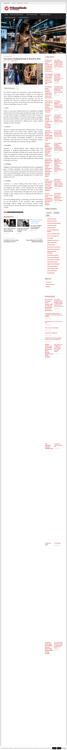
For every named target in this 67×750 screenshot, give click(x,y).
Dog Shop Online (51, 227)
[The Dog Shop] (49, 543)
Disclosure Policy (20, 3)
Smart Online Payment (52, 255)
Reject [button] (59, 748)
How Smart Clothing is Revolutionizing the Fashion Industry (36, 227)
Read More (63, 748)
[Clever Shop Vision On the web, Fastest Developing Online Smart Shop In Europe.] (49, 642)
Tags (47, 215)
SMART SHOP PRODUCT (10, 17)
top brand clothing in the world (15, 212)
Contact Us (14, 3)
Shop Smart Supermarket (53, 249)
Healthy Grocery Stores (53, 240)
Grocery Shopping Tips (53, 235)
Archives (56, 212)
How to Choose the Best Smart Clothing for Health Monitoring (9, 230)
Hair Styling (50, 238)
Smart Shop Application (53, 257)
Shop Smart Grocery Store (53, 247)
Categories (49, 212)
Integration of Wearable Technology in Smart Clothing (23, 230)
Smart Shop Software (52, 266)
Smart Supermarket (52, 270)
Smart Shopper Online (52, 268)
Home (6, 14)
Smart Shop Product (52, 261)
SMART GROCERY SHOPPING (16, 14)
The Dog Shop (57, 543)
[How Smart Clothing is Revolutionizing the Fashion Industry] (37, 222)
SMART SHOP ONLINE (45, 14)
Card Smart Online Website (54, 223)
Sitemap (25, 3)
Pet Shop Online (51, 244)
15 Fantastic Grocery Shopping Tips (58, 445)
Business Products (24, 17)
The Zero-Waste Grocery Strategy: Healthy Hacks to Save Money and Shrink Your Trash (58, 133)
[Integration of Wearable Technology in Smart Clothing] (23, 223)
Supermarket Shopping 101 (51, 332)
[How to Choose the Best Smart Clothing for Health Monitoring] (10, 223)
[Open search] (63, 14)
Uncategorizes (50, 272)
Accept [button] (54, 748)
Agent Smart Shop (51, 218)
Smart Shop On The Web (53, 259)
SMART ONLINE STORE (32, 14)
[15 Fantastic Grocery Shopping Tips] (49, 443)
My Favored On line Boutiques (52, 327)
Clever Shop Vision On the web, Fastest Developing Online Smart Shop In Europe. (58, 645)
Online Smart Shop (52, 242)
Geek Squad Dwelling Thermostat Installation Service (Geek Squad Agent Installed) (53, 315)
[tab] (49, 213)
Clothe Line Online (8, 56)
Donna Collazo (14, 60)
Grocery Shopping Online (53, 233)
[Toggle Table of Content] (16, 88)
